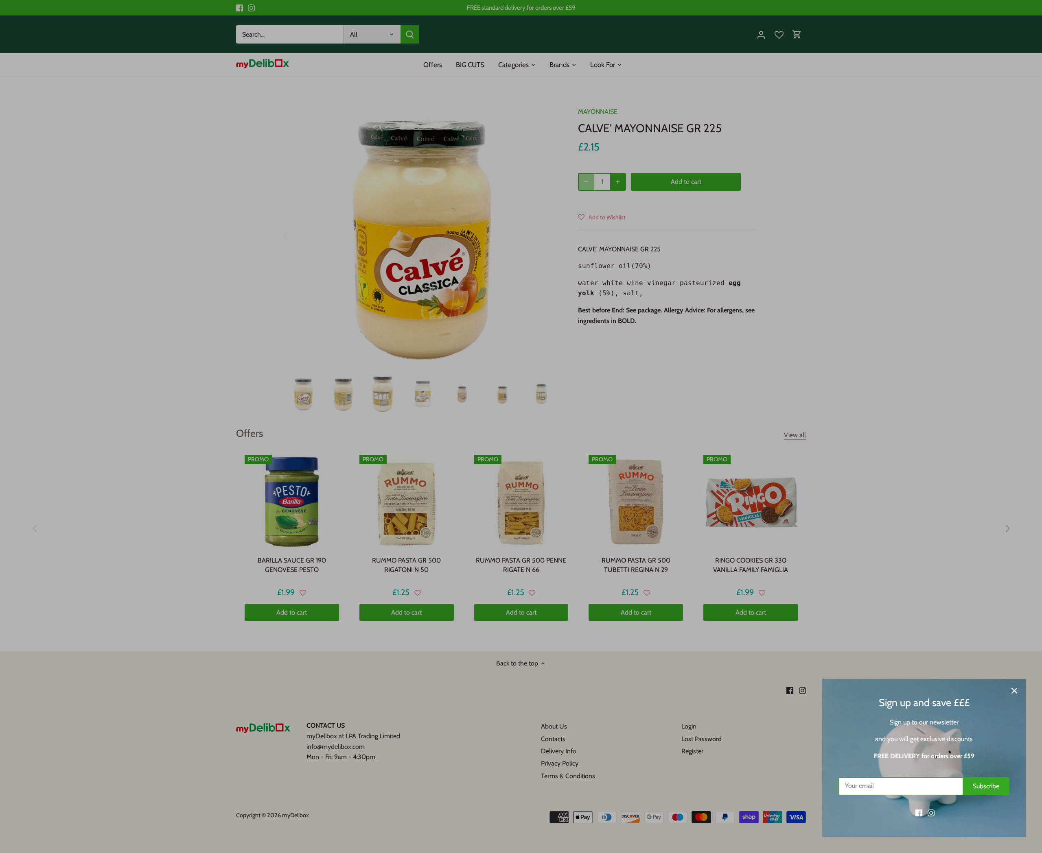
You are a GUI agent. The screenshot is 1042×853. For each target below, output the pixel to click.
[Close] (1014, 691)
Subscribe (986, 786)
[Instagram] (931, 812)
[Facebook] (918, 812)
